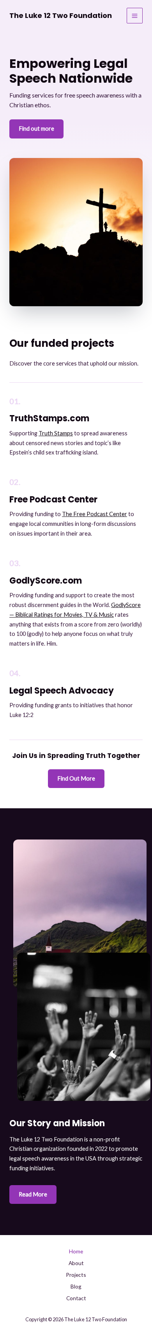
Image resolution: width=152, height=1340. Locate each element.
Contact (76, 1298)
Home (76, 1251)
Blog (76, 1286)
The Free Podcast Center (94, 514)
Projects (76, 1274)
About (76, 1263)
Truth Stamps (56, 433)
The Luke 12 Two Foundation (60, 15)
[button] (76, 778)
